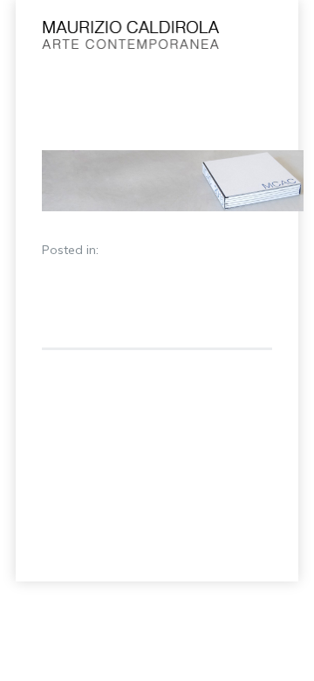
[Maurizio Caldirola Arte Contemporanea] (131, 39)
